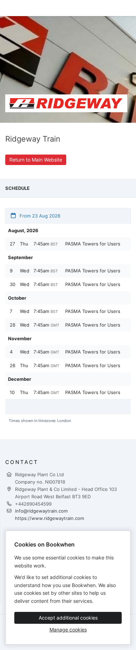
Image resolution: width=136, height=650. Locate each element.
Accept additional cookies (68, 618)
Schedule (17, 188)
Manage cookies (68, 630)
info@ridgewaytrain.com (41, 511)
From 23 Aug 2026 (39, 216)
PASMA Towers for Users (92, 244)
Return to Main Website (35, 160)
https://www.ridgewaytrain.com (49, 518)
